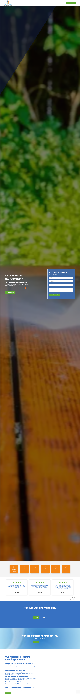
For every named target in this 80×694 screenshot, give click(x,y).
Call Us (36, 617)
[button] (60, 3)
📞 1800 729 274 (71, 3)
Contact (43, 617)
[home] (8, 3)
